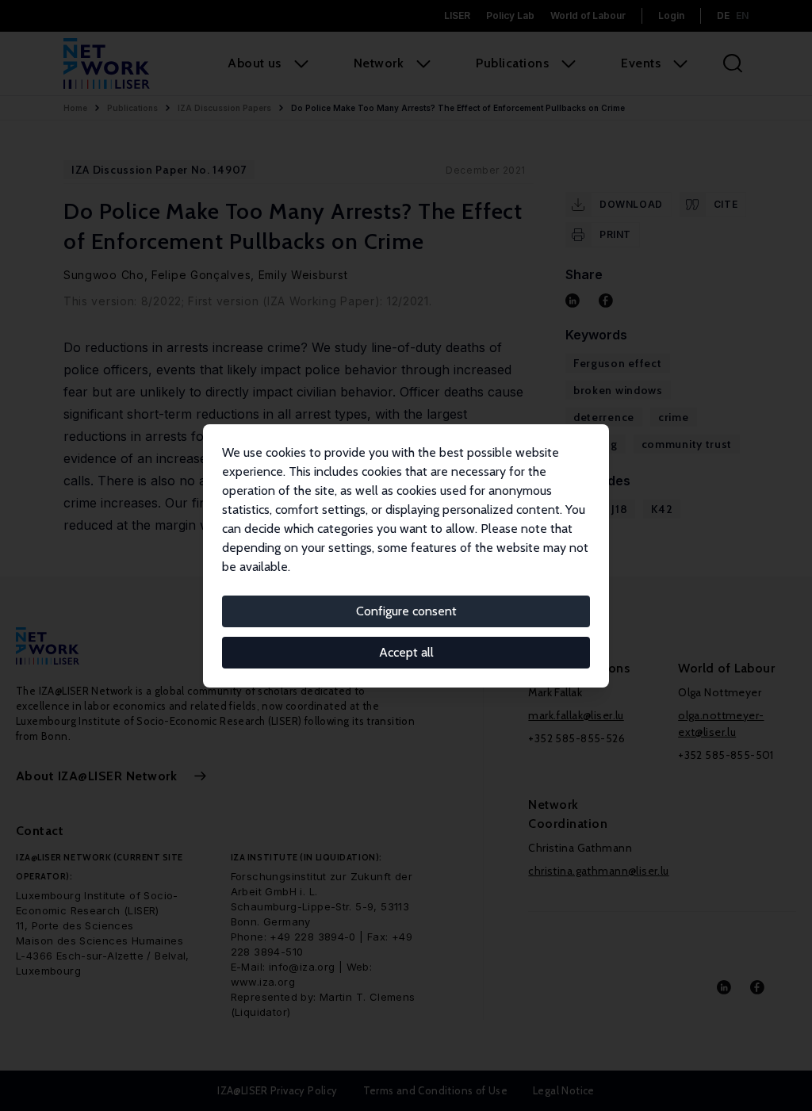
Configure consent (406, 611)
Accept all (406, 652)
